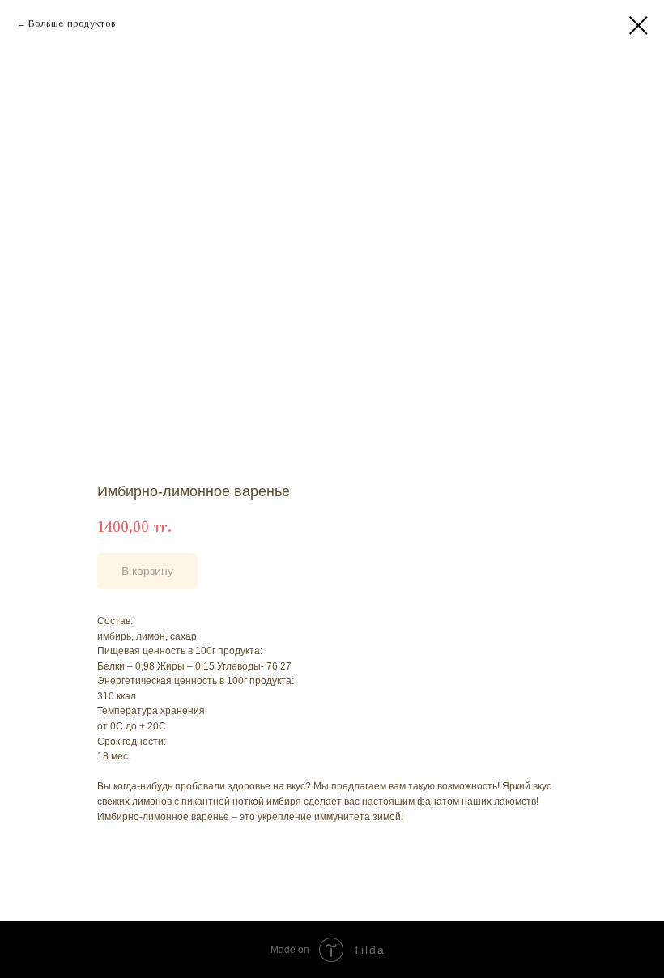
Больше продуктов (72, 23)
